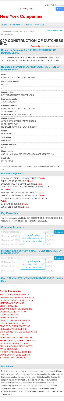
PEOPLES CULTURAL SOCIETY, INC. (15, 326)
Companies (16, 25)
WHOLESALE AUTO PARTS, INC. (13, 312)
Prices (28, 25)
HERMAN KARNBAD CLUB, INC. (13, 329)
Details (42, 178)
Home (4, 25)
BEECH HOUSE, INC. (9, 306)
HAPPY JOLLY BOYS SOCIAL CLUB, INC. (17, 300)
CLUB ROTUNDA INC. (9, 317)
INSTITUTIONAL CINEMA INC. (12, 303)
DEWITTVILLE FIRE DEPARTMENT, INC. (16, 338)
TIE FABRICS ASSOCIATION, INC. (13, 358)
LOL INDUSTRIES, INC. (9, 315)
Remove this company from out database (47, 46)
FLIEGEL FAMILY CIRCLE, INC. (12, 323)
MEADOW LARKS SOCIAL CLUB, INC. (15, 352)
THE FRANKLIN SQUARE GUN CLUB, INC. (17, 341)
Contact (39, 25)
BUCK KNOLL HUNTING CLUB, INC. (15, 343)
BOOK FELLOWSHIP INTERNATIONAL (16, 320)
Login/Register (54, 30)
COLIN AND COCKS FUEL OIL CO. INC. (16, 309)
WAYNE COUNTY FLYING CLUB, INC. (15, 355)
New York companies (10, 291)
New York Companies (55, 5)
